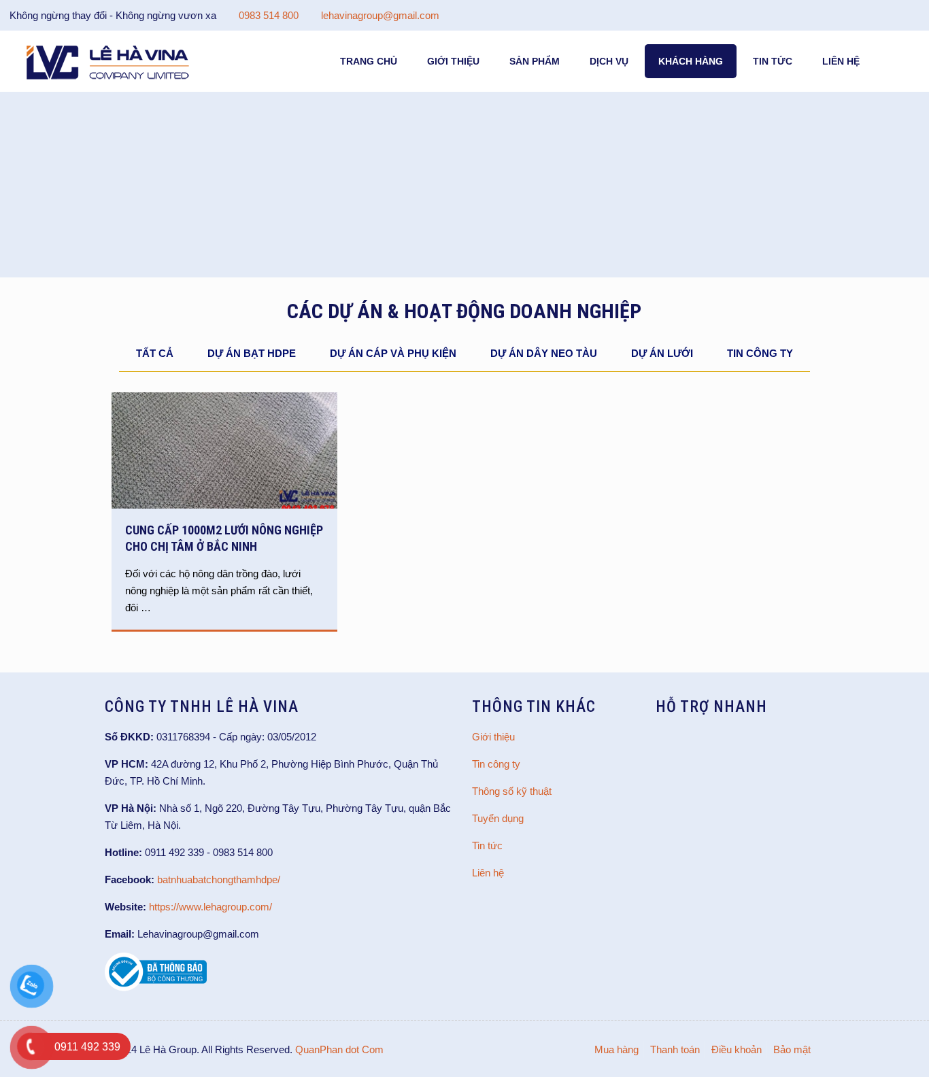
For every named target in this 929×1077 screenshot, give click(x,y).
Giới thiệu (493, 736)
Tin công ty (760, 353)
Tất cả (154, 353)
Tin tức (487, 845)
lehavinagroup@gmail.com (380, 15)
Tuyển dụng (498, 818)
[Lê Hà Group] (108, 61)
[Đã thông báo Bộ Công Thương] (156, 987)
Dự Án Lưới (662, 353)
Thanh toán (675, 1049)
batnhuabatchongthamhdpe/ (218, 879)
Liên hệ (488, 872)
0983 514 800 (269, 15)
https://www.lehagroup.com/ (210, 906)
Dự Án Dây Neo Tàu (543, 353)
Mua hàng (616, 1049)
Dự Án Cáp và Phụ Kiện (393, 353)
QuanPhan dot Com (339, 1049)
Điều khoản (736, 1049)
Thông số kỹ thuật (512, 791)
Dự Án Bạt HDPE (251, 353)
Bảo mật (792, 1049)
